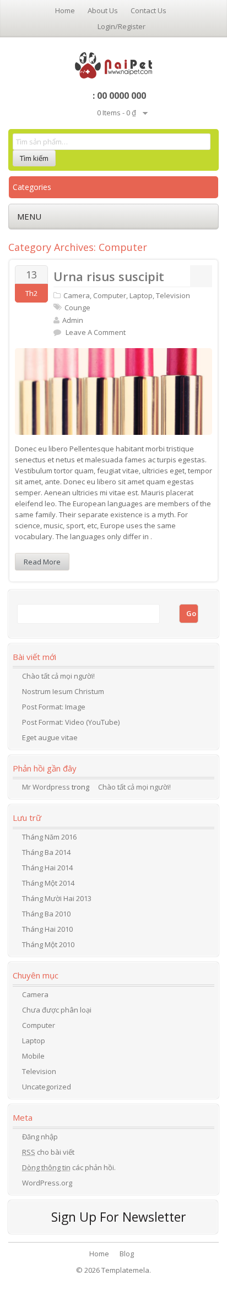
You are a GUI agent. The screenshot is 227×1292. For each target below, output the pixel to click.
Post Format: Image (53, 707)
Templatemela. (126, 1270)
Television (173, 295)
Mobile (33, 1056)
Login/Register (121, 26)
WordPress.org (47, 1183)
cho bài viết (48, 1152)
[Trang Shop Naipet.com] (114, 64)
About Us (103, 10)
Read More (42, 562)
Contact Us (148, 10)
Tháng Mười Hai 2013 (56, 898)
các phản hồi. (69, 1167)
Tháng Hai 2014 (47, 867)
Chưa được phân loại (56, 1010)
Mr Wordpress (46, 787)
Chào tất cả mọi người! (58, 676)
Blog (127, 1254)
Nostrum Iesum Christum (63, 691)
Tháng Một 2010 (48, 944)
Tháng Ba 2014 (46, 852)
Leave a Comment (96, 332)
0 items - (116, 113)
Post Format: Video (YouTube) (71, 722)
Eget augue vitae (50, 737)
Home (65, 10)
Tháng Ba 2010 (46, 914)
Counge (77, 307)
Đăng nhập (40, 1137)
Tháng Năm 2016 (49, 837)
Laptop (141, 295)
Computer (109, 295)
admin (72, 320)
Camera (76, 295)
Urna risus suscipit (108, 276)
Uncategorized (46, 1087)
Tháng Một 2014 (48, 883)
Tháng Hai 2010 (47, 929)
